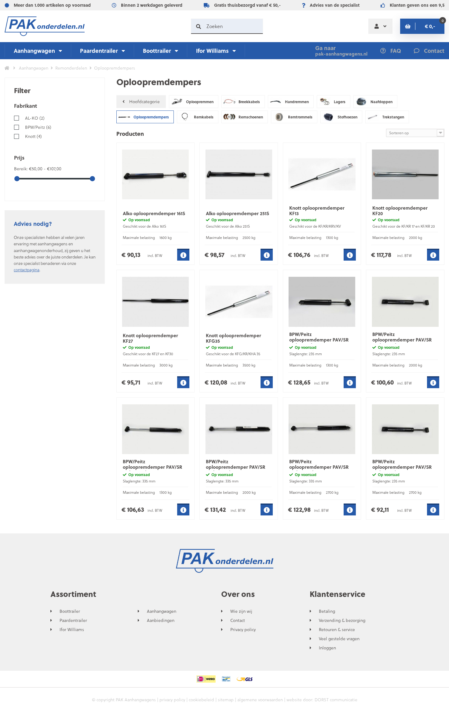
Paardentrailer (99, 50)
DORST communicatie (336, 699)
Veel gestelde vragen (339, 638)
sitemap (226, 699)
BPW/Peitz (38, 127)
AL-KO (35, 118)
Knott (33, 136)
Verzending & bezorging (342, 620)
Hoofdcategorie (144, 101)
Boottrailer (157, 50)
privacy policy (172, 699)
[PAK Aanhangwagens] (45, 26)
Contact (237, 620)
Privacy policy (243, 629)
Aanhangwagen (34, 50)
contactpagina (26, 270)
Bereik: (21, 168)
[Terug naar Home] (7, 68)
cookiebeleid (201, 699)
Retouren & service (337, 629)
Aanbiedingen (160, 620)
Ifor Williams (212, 50)
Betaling (327, 611)
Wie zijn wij (241, 611)
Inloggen (327, 647)
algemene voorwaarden (260, 699)
